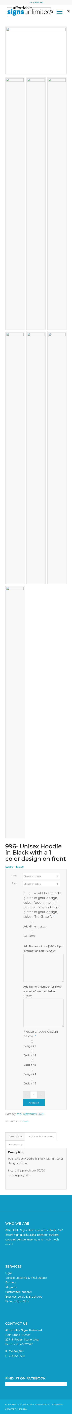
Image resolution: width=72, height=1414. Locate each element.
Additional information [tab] (40, 1136)
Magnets (11, 1287)
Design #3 (29, 1064)
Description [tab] (15, 1136)
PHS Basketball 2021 (30, 1114)
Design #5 (29, 1083)
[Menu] (57, 11)
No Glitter (29, 936)
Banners (10, 1282)
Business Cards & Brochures (23, 1296)
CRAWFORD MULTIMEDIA (16, 1409)
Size (14, 883)
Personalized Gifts (17, 1301)
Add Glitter (34, 926)
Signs (8, 1273)
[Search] (50, 11)
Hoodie (26, 1121)
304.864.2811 (38, 2)
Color (15, 875)
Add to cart (34, 1103)
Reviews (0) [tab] (15, 1144)
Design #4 (29, 1074)
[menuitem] (50, 11)
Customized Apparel (18, 1292)
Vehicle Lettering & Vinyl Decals (26, 1277)
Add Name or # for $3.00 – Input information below (43, 949)
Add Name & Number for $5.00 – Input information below (42, 991)
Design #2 (29, 1055)
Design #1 (29, 1046)
